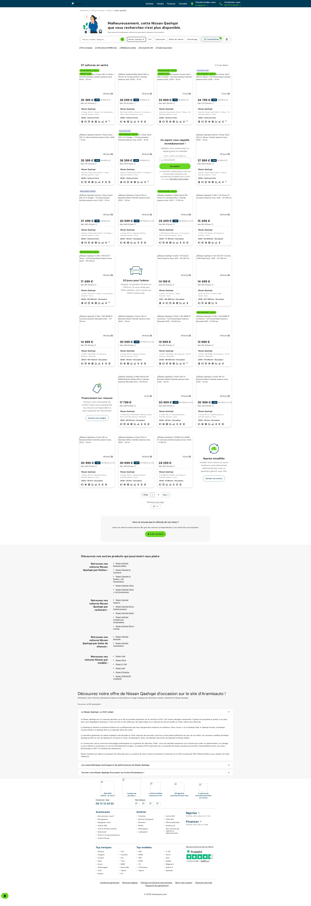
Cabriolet (170, 819)
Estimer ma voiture (213, 478)
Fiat (122, 851)
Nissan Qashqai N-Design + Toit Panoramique (122, 579)
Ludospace (142, 832)
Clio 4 (168, 855)
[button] (144, 39)
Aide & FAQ (102, 825)
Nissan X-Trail (121, 664)
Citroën (101, 858)
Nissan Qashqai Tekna (125, 585)
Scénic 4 (169, 867)
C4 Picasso (142, 867)
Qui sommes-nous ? (106, 816)
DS (122, 873)
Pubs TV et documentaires (109, 835)
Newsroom (102, 832)
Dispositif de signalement (157, 885)
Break (140, 825)
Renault (101, 851)
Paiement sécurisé (203, 882)
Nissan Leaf (120, 668)
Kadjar (168, 861)
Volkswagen (103, 867)
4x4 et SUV (170, 816)
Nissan (100, 873)
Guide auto (170, 825)
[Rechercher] (122, 39)
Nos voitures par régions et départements (173, 831)
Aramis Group (103, 838)
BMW (123, 864)
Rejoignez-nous (104, 822)
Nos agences (103, 819)
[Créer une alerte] (5, 896)
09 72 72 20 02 (105, 803)
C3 (139, 864)
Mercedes (125, 867)
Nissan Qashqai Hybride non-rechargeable (120, 619)
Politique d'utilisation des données (156, 882)
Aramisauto (84, 10)
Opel (100, 861)
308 (140, 858)
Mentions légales (130, 882)
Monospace (143, 829)
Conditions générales (109, 882)
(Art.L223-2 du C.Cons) (178, 179)
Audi (100, 870)
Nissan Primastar (122, 672)
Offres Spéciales (173, 822)
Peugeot (101, 855)
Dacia (100, 864)
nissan (109, 10)
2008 (140, 855)
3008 (140, 861)
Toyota (123, 870)
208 (140, 851)
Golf (167, 858)
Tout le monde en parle (107, 829)
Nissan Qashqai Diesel (125, 613)
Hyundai (124, 855)
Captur (141, 870)
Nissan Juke (120, 656)
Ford (123, 861)
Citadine (142, 816)
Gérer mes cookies (183, 882)
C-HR (168, 851)
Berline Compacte (145, 819)
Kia (122, 858)
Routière (142, 822)
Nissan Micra (121, 660)
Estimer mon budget (97, 418)
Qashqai (169, 870)
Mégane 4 (170, 864)
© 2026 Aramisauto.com (155, 894)
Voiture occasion (98, 10)
